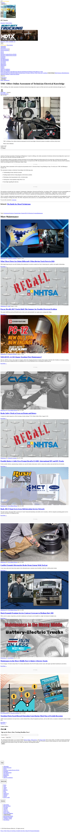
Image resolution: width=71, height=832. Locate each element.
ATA (28, 213)
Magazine (15, 71)
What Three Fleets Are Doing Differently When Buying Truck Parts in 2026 (27, 261)
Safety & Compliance (5, 69)
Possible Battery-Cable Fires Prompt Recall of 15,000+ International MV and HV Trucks (32, 461)
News (10, 1)
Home (2, 80)
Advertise (20, 73)
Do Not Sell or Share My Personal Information (29, 830)
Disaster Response (5, 48)
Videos (11, 71)
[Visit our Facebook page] (1, 729)
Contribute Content (9, 74)
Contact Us (28, 73)
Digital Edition (9, 23)
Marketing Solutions (7, 817)
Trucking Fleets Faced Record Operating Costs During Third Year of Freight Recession (32, 716)
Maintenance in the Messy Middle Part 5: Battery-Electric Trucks (24, 661)
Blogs (18, 71)
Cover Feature (6, 1)
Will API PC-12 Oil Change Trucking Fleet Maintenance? (21, 357)
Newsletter (15, 73)
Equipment (3, 56)
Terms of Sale (16, 830)
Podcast (34, 71)
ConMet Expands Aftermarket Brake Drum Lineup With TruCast (24, 565)
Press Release (16, 74)
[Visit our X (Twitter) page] (4, 729)
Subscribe (3, 23)
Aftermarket (3, 46)
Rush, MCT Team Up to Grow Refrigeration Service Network (22, 509)
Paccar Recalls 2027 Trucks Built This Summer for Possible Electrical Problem (29, 309)
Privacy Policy (34, 73)
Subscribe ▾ (3, 4)
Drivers (2, 51)
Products (2, 66)
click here (14, 200)
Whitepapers (26, 71)
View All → (3, 723)
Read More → (4, 266)
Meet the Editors (9, 73)
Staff (9, 306)
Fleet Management (5, 59)
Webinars (31, 71)
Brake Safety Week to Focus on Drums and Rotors (18, 413)
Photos (2, 71)
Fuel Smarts (3, 61)
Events (21, 71)
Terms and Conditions (42, 73)
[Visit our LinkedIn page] (2, 729)
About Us (24, 73)
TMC (26, 213)
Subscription (3, 73)
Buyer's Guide (39, 71)
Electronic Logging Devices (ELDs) (8, 54)
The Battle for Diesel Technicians (19, 204)
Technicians (6, 213)
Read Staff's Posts (4, 93)
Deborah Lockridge (12, 258)
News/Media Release (12, 410)
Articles (13, 1)
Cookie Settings (51, 73)
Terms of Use (10, 830)
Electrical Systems (33, 213)
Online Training (21, 213)
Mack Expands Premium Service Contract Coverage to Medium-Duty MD (27, 613)
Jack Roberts (11, 658)
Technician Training (13, 213)
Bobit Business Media (60, 73)
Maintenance (3, 64)
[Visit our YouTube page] (5, 729)
